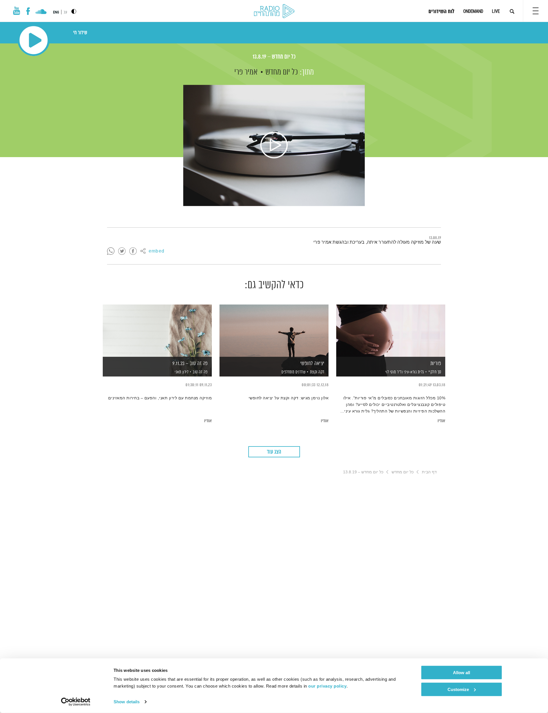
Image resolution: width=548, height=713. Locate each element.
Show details (127, 701)
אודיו (441, 421)
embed (156, 251)
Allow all (461, 672)
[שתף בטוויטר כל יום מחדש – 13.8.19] (122, 251)
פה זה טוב (200, 372)
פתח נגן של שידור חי (33, 40)
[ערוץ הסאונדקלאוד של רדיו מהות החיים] (41, 12)
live (496, 11)
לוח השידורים (441, 11)
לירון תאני (181, 372)
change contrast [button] (73, 11)
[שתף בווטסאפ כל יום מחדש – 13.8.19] (110, 251)
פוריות (435, 363)
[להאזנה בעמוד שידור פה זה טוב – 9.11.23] (157, 331)
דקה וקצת (317, 372)
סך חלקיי (434, 372)
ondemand (473, 11)
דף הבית (429, 472)
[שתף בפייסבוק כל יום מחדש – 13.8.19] (133, 251)
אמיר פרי (245, 72)
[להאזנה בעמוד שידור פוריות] (390, 331)
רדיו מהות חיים (274, 11)
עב (65, 12)
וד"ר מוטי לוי (393, 372)
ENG (56, 12)
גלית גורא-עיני (413, 372)
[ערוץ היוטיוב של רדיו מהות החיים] (16, 11)
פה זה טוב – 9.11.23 (190, 363)
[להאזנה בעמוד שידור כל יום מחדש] (274, 145)
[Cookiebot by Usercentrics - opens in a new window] (76, 702)
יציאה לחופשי (312, 363)
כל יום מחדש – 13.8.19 (274, 57)
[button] (536, 10)
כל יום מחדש (281, 72)
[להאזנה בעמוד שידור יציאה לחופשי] (274, 331)
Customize (458, 689)
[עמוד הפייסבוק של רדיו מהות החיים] (28, 11)
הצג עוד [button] (274, 452)
